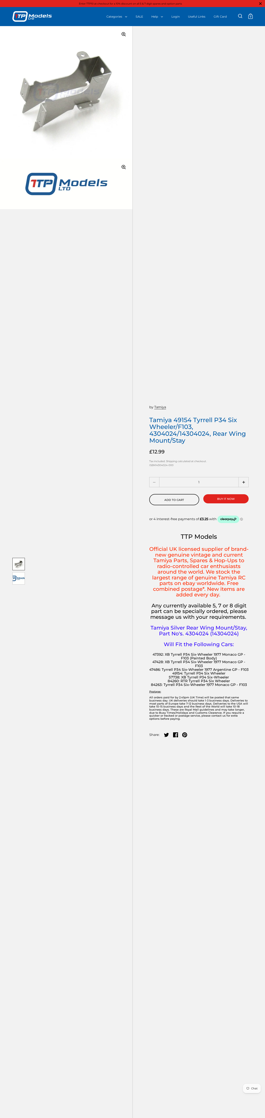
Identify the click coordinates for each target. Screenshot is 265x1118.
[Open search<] (240, 16)
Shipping (171, 461)
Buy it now (226, 498)
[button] (243, 482)
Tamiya (160, 407)
